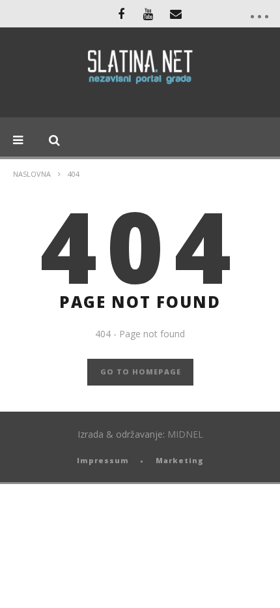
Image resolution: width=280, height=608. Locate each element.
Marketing (180, 460)
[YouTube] (148, 13)
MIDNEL (185, 434)
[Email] (175, 13)
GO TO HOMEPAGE (140, 371)
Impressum (103, 460)
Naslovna (32, 174)
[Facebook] (121, 13)
